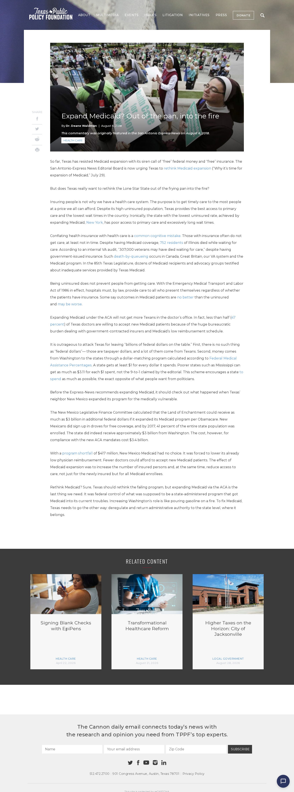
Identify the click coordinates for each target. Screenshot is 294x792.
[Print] (37, 150)
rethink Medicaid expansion (187, 168)
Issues (150, 15)
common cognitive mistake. (157, 236)
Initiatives (199, 15)
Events (131, 15)
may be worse (70, 304)
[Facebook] (37, 119)
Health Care (73, 140)
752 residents (171, 243)
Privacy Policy (193, 774)
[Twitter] (37, 129)
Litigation (172, 15)
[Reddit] (37, 139)
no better (185, 297)
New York (94, 222)
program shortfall (77, 453)
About (84, 15)
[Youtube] (146, 763)
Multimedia (107, 15)
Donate (243, 15)
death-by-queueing (131, 256)
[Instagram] (155, 762)
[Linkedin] (164, 762)
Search (262, 15)
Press (221, 15)
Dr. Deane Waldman (81, 125)
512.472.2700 (100, 774)
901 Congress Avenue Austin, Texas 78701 (146, 774)
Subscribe (240, 749)
